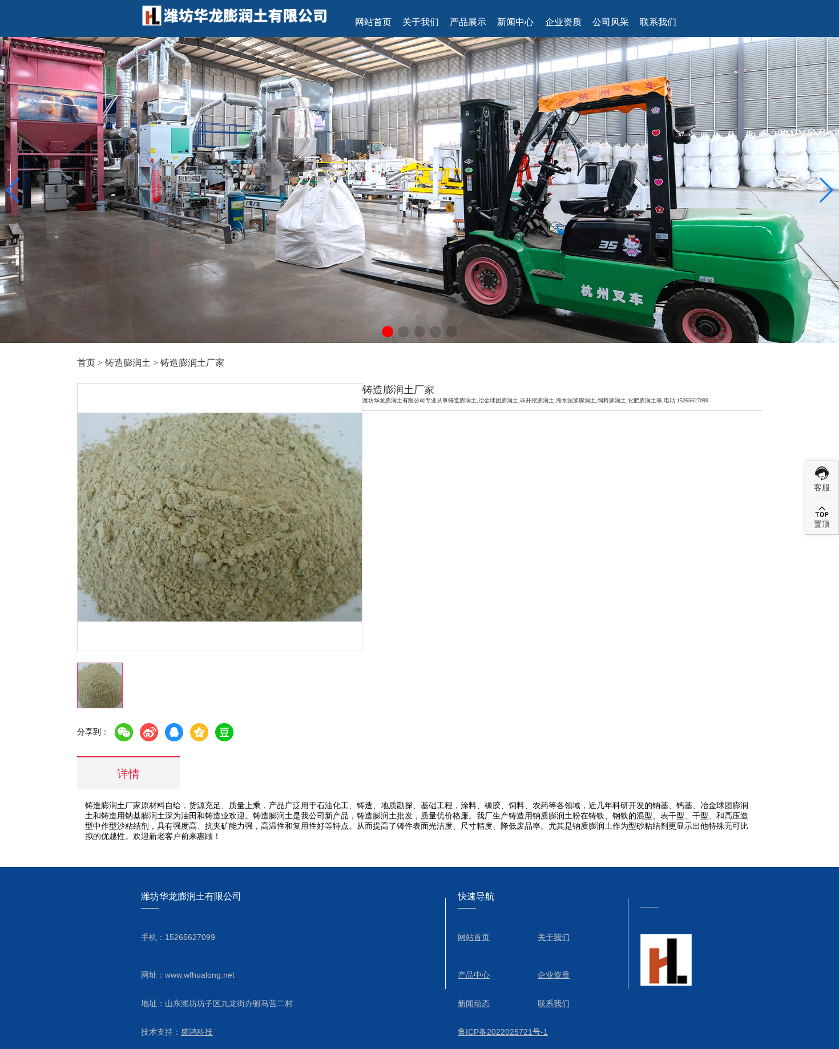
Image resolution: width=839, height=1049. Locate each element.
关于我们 (420, 22)
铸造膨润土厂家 (192, 363)
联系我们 (658, 22)
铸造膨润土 (128, 363)
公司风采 (610, 22)
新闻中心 (515, 22)
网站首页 (373, 22)
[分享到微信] (124, 732)
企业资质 (563, 22)
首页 (86, 363)
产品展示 (468, 22)
